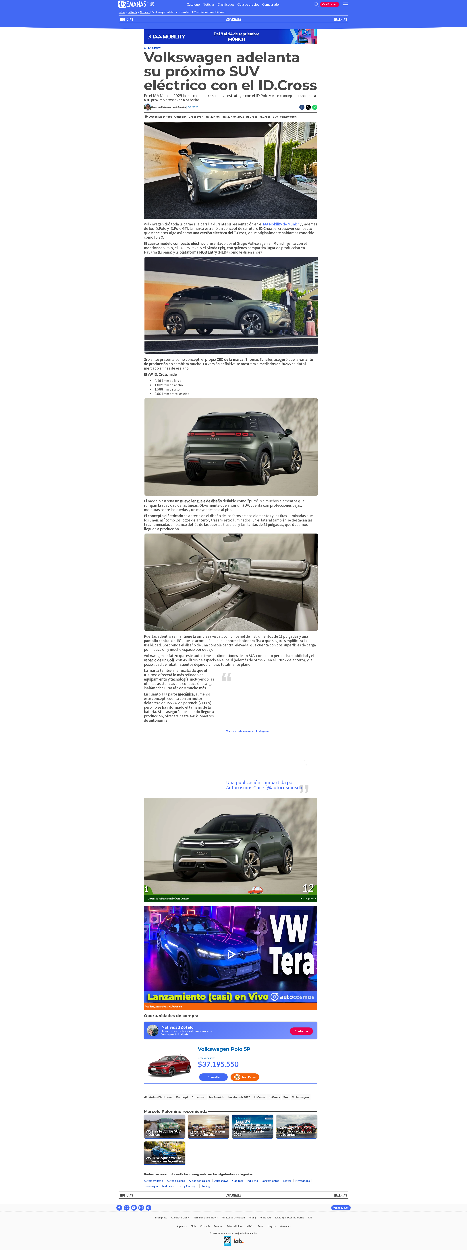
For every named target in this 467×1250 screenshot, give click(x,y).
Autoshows (152, 48)
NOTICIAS (126, 19)
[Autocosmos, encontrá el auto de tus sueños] (152, 4)
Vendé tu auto (329, 4)
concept (180, 116)
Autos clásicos (176, 1180)
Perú (260, 1226)
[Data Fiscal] (227, 1241)
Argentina (181, 1226)
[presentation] (230, 846)
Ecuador (218, 1226)
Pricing (252, 1217)
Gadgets (237, 1180)
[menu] (345, 4)
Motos (287, 1180)
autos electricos (160, 116)
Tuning (205, 1186)
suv (275, 116)
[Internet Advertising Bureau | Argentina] (239, 1241)
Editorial (132, 12)
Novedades (302, 1180)
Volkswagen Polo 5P (224, 1049)
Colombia (205, 1226)
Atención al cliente (180, 1217)
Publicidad (265, 1217)
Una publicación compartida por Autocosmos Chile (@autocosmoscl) (264, 785)
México (250, 1226)
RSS (310, 1217)
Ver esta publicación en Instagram (247, 731)
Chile (193, 1226)
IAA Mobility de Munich (281, 224)
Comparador (271, 4)
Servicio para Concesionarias (289, 1217)
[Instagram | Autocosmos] (141, 1208)
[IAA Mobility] (230, 36)
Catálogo (193, 4)
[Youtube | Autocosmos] (134, 1208)
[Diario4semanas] (132, 4)
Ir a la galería (308, 898)
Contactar (301, 1031)
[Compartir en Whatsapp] (314, 107)
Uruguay (271, 1226)
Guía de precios (248, 4)
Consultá (213, 1077)
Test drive (168, 1186)
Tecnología (151, 1186)
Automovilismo (153, 1180)
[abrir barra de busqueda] (316, 4)
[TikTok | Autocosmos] (148, 1208)
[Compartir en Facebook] (301, 107)
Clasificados (225, 4)
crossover (196, 116)
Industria (252, 1180)
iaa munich (212, 116)
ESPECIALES (233, 19)
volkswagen (288, 116)
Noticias (209, 4)
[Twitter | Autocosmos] (127, 1208)
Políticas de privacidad (233, 1217)
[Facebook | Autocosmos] (119, 1208)
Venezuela (285, 1226)
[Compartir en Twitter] (308, 107)
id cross (251, 116)
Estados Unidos (235, 1226)
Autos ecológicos (200, 1180)
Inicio (122, 12)
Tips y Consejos (188, 1186)
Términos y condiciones (206, 1217)
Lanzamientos (270, 1180)
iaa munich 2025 (233, 116)
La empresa (161, 1217)
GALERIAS (340, 19)
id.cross (265, 116)
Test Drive (249, 1077)
